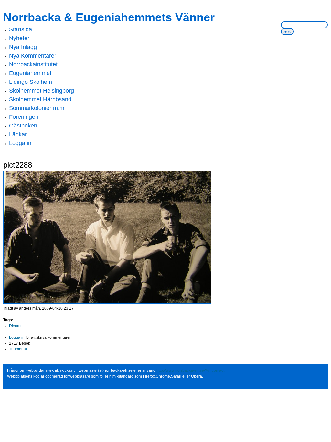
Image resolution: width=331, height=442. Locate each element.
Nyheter (19, 38)
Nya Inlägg (23, 47)
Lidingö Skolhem (30, 82)
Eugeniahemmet (30, 73)
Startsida (20, 29)
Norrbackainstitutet (33, 64)
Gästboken (23, 125)
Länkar (18, 134)
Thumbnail (18, 349)
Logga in (20, 143)
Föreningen (23, 117)
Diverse (16, 326)
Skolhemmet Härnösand (40, 99)
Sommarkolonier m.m (36, 108)
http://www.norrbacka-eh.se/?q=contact (190, 370)
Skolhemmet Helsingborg (41, 90)
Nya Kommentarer (32, 55)
